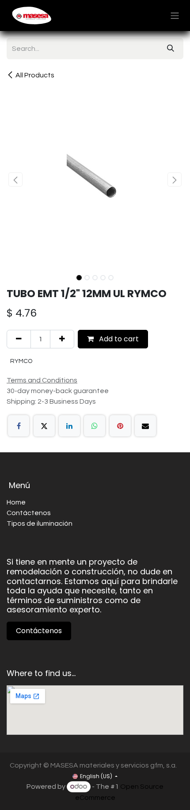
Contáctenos (39, 631)
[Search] (170, 48)
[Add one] (62, 339)
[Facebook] (18, 425)
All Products (34, 75)
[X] (44, 425)
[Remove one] (19, 339)
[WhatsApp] (94, 425)
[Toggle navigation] (174, 15)
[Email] (145, 425)
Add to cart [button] (118, 339)
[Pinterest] (120, 425)
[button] (15, 179)
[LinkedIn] (69, 425)
